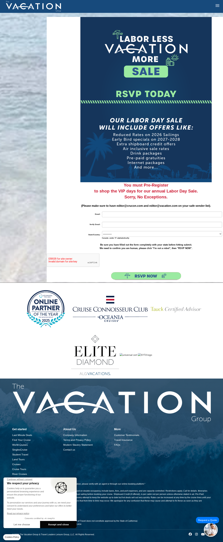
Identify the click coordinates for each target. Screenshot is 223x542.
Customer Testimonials (126, 435)
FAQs (117, 444)
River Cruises (19, 474)
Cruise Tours (19, 469)
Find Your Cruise (21, 440)
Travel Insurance (123, 440)
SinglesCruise (19, 449)
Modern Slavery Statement (78, 444)
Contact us (69, 449)
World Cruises (20, 444)
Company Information (75, 435)
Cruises (16, 464)
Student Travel (20, 454)
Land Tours (18, 459)
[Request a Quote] (211, 530)
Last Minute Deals (22, 435)
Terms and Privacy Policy (77, 440)
